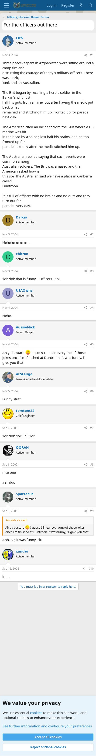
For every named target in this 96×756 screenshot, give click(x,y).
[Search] (90, 5)
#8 (92, 464)
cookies (36, 712)
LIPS (19, 37)
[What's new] (81, 5)
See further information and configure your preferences (47, 726)
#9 (92, 511)
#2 (92, 234)
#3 (92, 271)
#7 (92, 428)
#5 (92, 344)
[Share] (85, 55)
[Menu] (6, 5)
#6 (92, 391)
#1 (92, 55)
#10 (91, 569)
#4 (92, 308)
